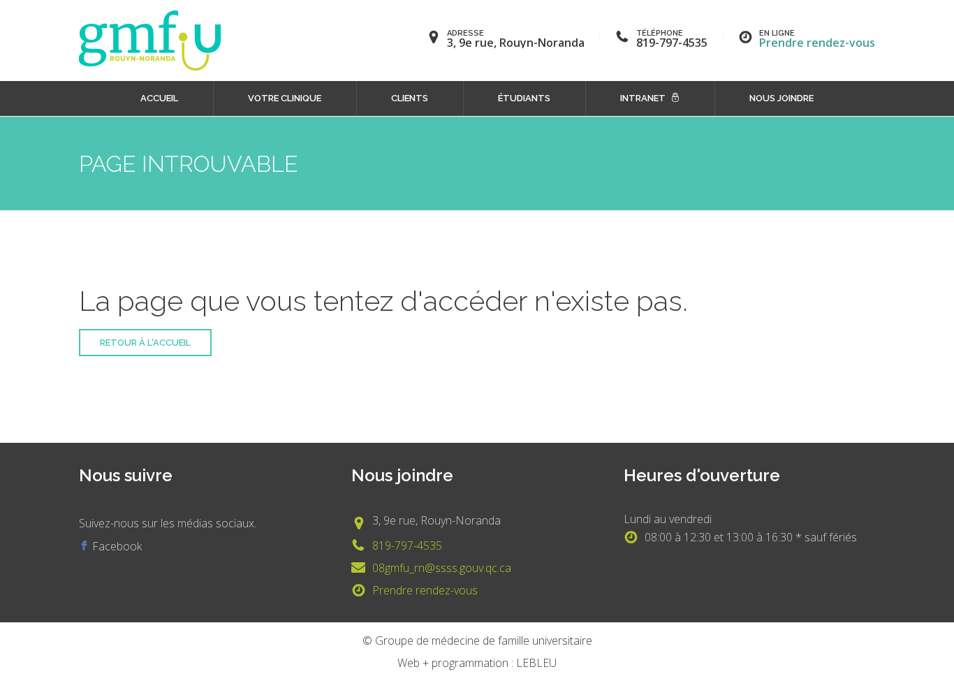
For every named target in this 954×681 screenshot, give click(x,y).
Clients (409, 98)
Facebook (115, 546)
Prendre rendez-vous (817, 42)
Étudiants (524, 98)
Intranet (643, 98)
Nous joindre (781, 98)
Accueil (159, 98)
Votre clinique (284, 98)
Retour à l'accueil (145, 342)
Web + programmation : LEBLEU (477, 663)
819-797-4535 (407, 545)
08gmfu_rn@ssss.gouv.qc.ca (441, 568)
